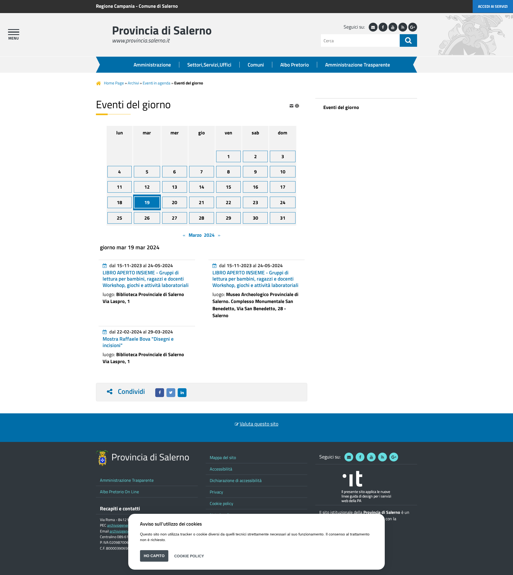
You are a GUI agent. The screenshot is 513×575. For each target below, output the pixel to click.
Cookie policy (221, 503)
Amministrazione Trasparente (357, 65)
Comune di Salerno (158, 6)
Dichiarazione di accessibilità (236, 480)
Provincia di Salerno (162, 30)
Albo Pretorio (294, 65)
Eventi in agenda (156, 83)
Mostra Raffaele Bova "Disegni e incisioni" (138, 342)
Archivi (133, 83)
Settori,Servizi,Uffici (209, 65)
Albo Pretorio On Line (119, 491)
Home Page (114, 83)
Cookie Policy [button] (189, 556)
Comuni (256, 65)
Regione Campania (115, 6)
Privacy (216, 492)
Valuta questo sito (259, 424)
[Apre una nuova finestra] (159, 392)
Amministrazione (152, 65)
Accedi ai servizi (493, 6)
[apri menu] (13, 32)
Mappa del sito (223, 457)
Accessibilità (221, 469)
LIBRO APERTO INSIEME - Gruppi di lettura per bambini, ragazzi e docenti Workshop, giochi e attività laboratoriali (146, 279)
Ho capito (154, 556)
